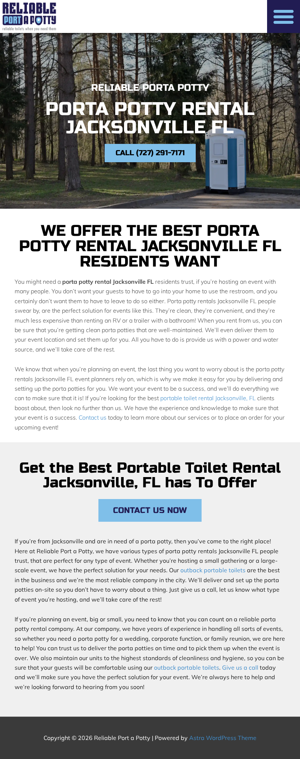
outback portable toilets (212, 570)
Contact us (92, 417)
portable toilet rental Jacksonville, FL (208, 398)
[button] (283, 16)
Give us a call (240, 667)
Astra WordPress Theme (222, 737)
